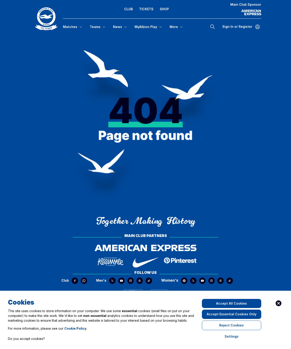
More (174, 27)
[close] (278, 303)
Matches (70, 27)
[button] (46, 18)
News (117, 27)
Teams (95, 27)
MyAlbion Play (146, 27)
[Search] (212, 26)
